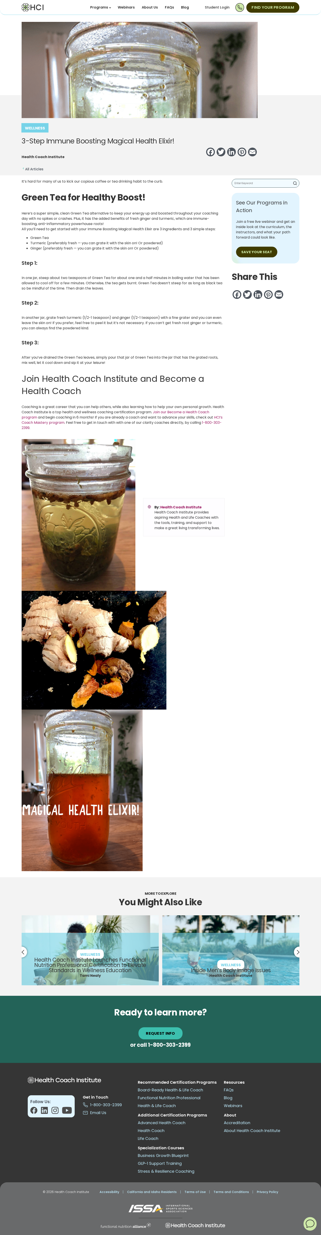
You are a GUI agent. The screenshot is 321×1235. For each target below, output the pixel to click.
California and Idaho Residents (152, 1192)
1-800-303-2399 (169, 1044)
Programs (99, 7)
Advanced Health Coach (161, 1122)
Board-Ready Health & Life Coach (170, 1090)
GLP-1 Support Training (160, 1163)
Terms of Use (195, 1192)
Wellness (35, 128)
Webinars (126, 7)
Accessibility (109, 1192)
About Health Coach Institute (252, 1130)
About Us (150, 7)
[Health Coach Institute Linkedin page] (46, 1111)
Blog (185, 7)
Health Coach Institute (181, 507)
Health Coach (151, 1130)
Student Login (217, 7)
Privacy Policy (267, 1192)
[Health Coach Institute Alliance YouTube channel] (67, 1111)
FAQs (169, 7)
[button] (310, 1223)
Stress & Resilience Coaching (166, 1171)
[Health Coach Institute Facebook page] (35, 1111)
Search (295, 183)
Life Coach (148, 1138)
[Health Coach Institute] (195, 1225)
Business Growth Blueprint (163, 1155)
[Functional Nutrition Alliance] (126, 1225)
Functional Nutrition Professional (169, 1098)
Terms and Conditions (231, 1192)
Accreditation (237, 1122)
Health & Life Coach (157, 1105)
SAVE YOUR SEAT (256, 252)
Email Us (97, 1112)
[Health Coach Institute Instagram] (56, 1111)
